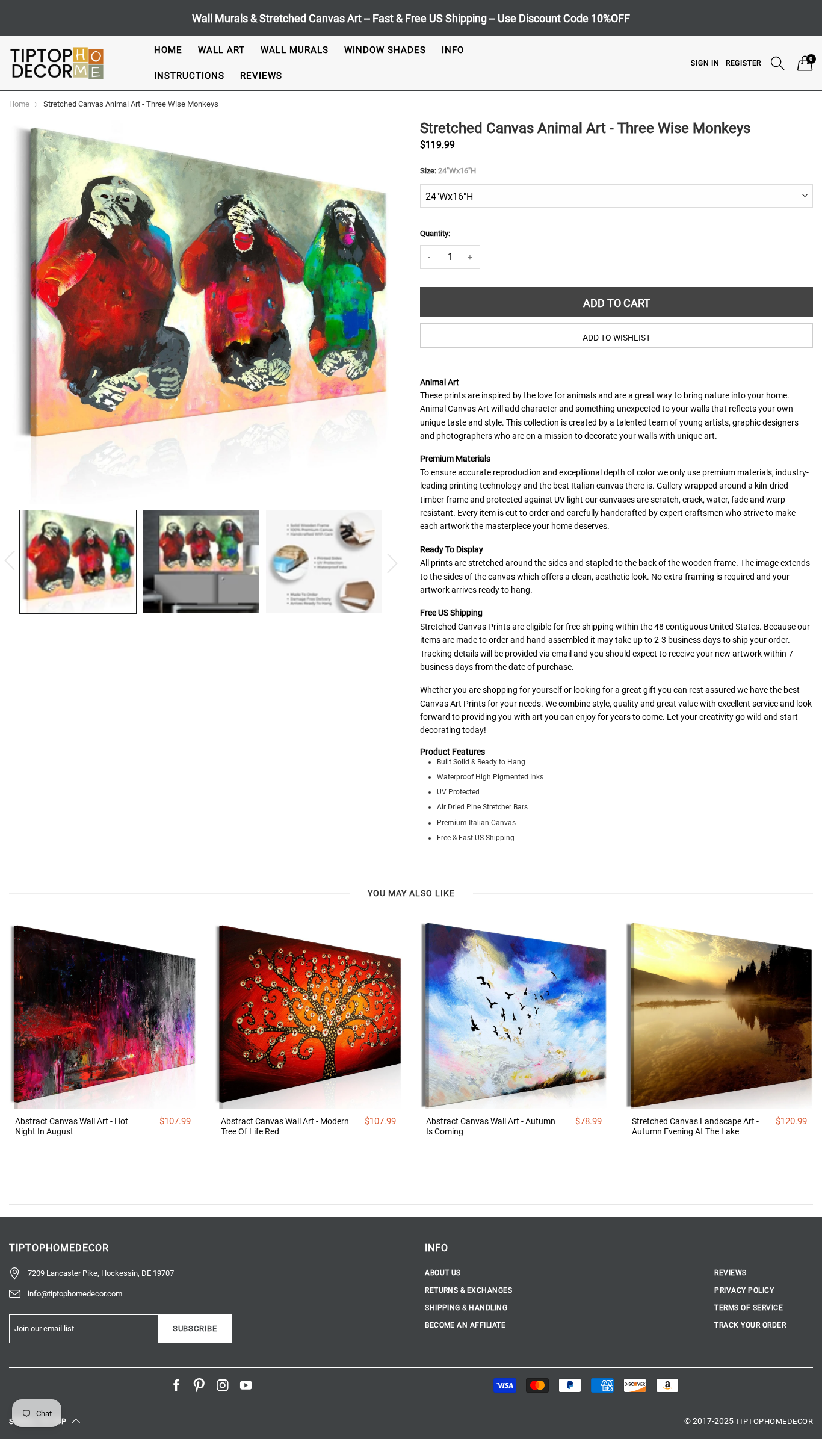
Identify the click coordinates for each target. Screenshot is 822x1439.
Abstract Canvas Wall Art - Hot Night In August (71, 1126)
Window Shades (385, 50)
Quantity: (435, 233)
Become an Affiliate (465, 1325)
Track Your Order (750, 1325)
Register (743, 63)
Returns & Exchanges (468, 1290)
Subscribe (195, 1328)
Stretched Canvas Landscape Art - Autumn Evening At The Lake (695, 1126)
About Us (443, 1273)
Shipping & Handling (466, 1308)
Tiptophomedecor (774, 1421)
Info (453, 50)
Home (168, 50)
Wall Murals (295, 50)
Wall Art (221, 50)
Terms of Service (748, 1308)
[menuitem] (168, 50)
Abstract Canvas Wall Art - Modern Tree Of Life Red (285, 1126)
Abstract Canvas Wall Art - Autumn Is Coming (490, 1126)
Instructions (189, 75)
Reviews (261, 75)
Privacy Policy (744, 1290)
